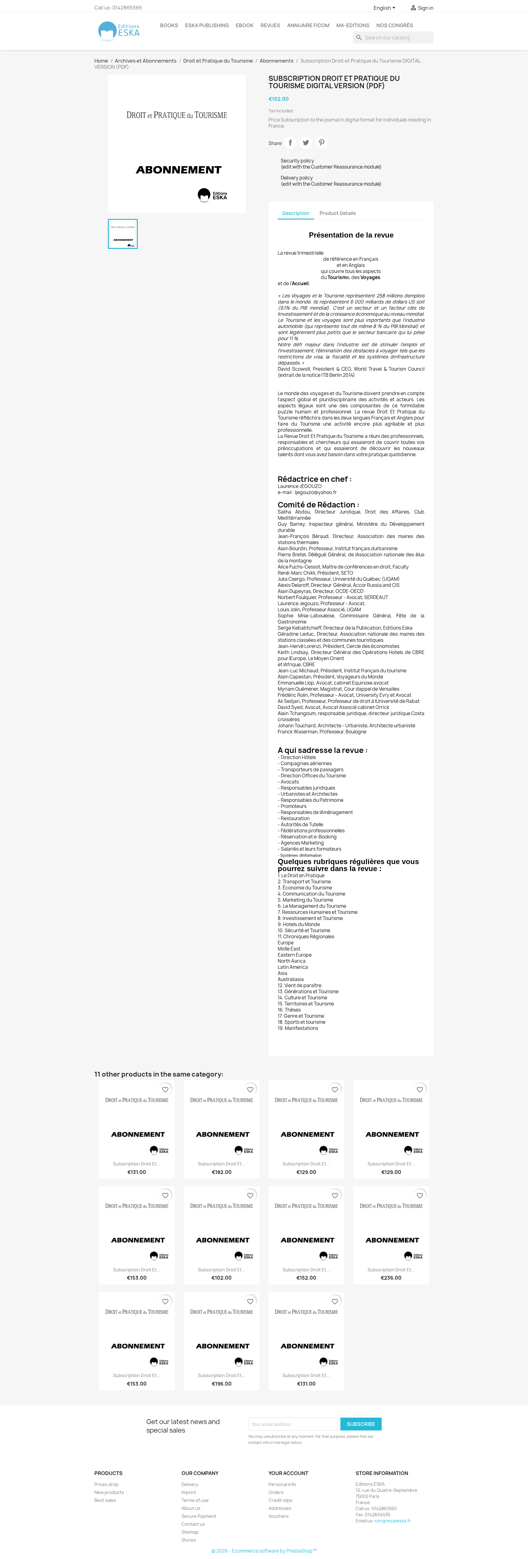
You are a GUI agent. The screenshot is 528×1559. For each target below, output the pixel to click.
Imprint (189, 1492)
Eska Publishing (207, 25)
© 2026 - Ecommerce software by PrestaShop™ (264, 1551)
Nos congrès (394, 25)
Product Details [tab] (338, 213)
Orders (276, 1492)
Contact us (193, 1524)
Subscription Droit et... (136, 1164)
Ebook (245, 25)
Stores (189, 1540)
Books (169, 25)
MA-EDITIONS (352, 25)
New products (109, 1492)
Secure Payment (199, 1516)
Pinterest (321, 142)
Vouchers (279, 1516)
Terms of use (195, 1500)
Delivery (190, 1484)
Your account (288, 1473)
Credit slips (280, 1500)
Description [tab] (296, 213)
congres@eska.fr (393, 1521)
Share (290, 142)
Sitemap (190, 1532)
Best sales (105, 1500)
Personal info (282, 1484)
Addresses (280, 1508)
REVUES (270, 25)
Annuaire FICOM (308, 25)
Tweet (306, 142)
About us (191, 1508)
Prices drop (106, 1484)
